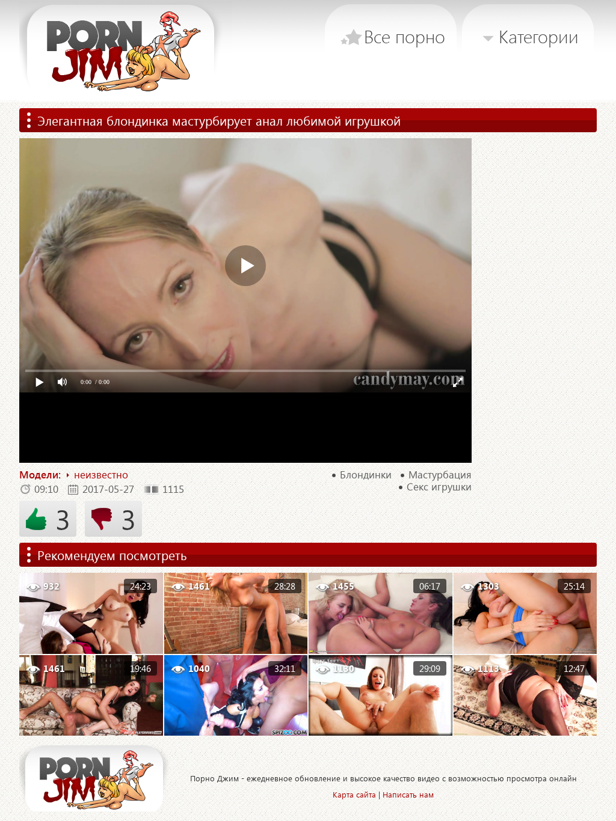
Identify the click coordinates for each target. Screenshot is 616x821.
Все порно (404, 36)
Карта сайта (354, 794)
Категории (539, 36)
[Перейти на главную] (125, 51)
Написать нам (408, 794)
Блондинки (366, 474)
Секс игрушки (439, 486)
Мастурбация (440, 474)
